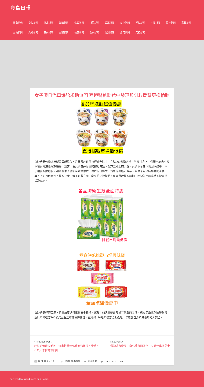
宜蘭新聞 (64, 32)
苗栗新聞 (109, 22)
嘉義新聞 (186, 22)
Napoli (45, 378)
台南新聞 (18, 32)
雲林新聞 (171, 22)
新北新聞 (48, 22)
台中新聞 (125, 22)
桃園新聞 (79, 22)
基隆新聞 (64, 22)
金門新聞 (125, 32)
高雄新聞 (33, 32)
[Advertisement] (102, 64)
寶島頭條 (18, 22)
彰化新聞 (140, 22)
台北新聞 (33, 22)
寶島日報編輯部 (72, 361)
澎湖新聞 (109, 32)
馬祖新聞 (140, 32)
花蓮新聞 (79, 32)
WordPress (30, 378)
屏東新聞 (48, 32)
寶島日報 (20, 8)
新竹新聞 (94, 22)
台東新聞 (94, 32)
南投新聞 (155, 22)
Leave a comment (114, 361)
